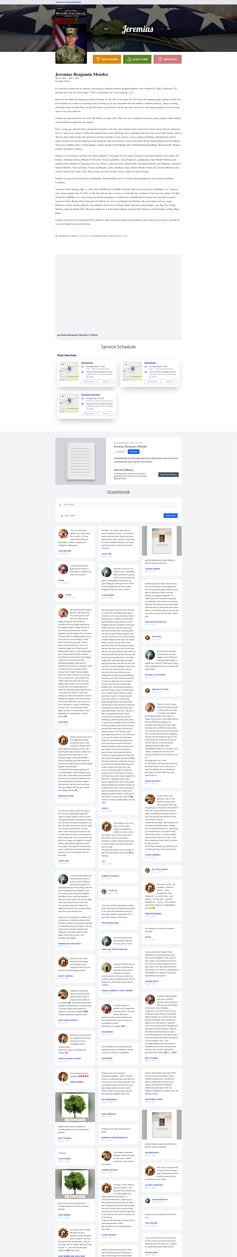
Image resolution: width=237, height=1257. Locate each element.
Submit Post (171, 515)
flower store (122, 235)
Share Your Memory (168, 474)
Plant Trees (106, 382)
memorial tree (85, 235)
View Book (120, 451)
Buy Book (133, 451)
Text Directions (89, 382)
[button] (69, 368)
